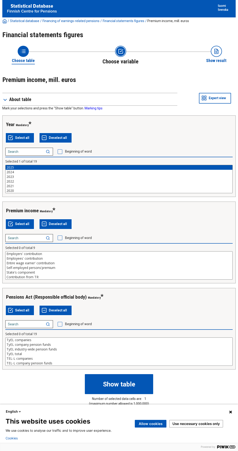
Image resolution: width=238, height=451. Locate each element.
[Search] (48, 152)
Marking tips (93, 108)
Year (10, 124)
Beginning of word (78, 151)
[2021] (119, 186)
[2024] (119, 172)
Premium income (22, 210)
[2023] (119, 176)
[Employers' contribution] (119, 254)
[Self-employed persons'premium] (119, 267)
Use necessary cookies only (196, 424)
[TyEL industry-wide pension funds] (119, 349)
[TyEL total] (119, 354)
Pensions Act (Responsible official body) (46, 297)
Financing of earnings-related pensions (71, 21)
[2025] (119, 167)
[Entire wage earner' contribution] (119, 263)
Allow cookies (150, 424)
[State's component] (119, 272)
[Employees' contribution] (119, 258)
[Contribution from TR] (119, 277)
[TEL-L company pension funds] (119, 363)
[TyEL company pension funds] (119, 344)
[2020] (119, 190)
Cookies (12, 438)
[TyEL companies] (119, 340)
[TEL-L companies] (119, 358)
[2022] (119, 181)
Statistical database (24, 21)
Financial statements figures (123, 21)
